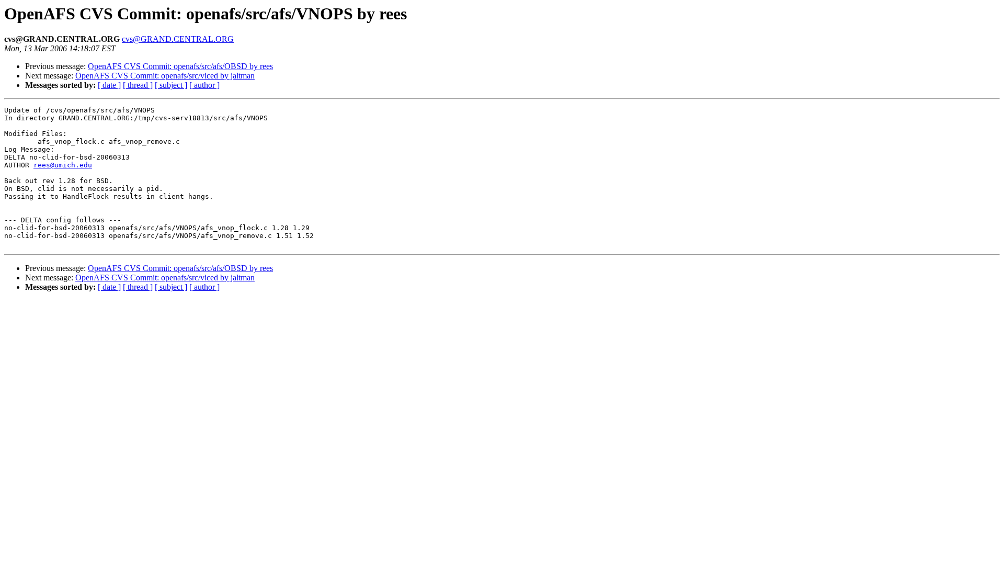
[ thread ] (138, 85)
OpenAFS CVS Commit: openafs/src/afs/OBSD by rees (180, 66)
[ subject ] (171, 85)
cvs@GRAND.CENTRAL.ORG (178, 39)
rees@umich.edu (62, 165)
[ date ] (109, 85)
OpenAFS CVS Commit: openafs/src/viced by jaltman (165, 75)
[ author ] (204, 85)
